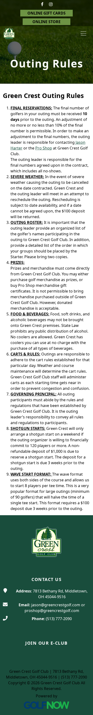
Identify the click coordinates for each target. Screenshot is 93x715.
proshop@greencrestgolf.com (52, 610)
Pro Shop (43, 148)
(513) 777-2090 (59, 618)
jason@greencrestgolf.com (55, 604)
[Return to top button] (84, 506)
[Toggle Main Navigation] (83, 33)
